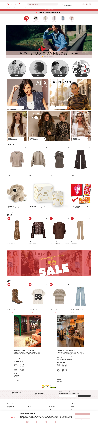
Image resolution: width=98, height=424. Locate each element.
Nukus (9, 171)
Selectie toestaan (83, 416)
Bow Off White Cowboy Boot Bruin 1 (14, 309)
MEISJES (38, 75)
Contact (50, 409)
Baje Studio (52, 308)
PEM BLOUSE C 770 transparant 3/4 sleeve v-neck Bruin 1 (59, 243)
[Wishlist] (87, 4)
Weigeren (82, 419)
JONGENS (60, 75)
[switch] (37, 422)
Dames (8, 7)
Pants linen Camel (74, 243)
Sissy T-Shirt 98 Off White (33, 309)
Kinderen (14, 7)
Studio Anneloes (32, 241)
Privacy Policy (73, 409)
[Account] (83, 4)
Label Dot (52, 171)
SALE (81, 75)
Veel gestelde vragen (52, 403)
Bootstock (10, 308)
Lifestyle (20, 7)
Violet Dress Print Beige (12, 243)
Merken (30, 7)
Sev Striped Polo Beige (53, 309)
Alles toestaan (82, 413)
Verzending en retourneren (53, 405)
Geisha (72, 241)
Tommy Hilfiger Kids (75, 308)
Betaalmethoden (52, 406)
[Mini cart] (90, 4)
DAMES (16, 75)
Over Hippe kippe (73, 403)
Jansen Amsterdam (54, 241)
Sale (25, 7)
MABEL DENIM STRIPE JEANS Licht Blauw (77, 309)
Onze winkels (73, 405)
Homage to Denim (75, 171)
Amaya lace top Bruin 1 (32, 243)
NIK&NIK (30, 308)
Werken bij (72, 406)
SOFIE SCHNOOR (32, 171)
